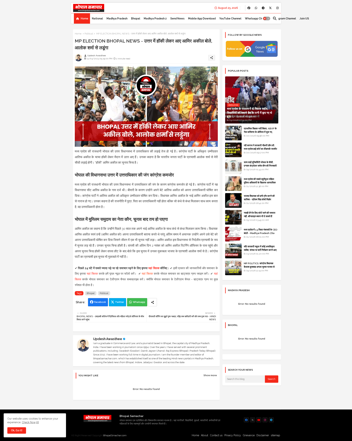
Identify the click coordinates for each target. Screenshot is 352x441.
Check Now (29, 422)
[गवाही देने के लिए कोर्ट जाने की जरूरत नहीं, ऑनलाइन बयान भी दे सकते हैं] (233, 217)
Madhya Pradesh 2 (155, 18)
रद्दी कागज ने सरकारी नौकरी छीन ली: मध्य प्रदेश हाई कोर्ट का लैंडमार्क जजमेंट (260, 147)
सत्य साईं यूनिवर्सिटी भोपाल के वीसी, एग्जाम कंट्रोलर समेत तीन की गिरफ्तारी (260, 164)
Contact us (216, 435)
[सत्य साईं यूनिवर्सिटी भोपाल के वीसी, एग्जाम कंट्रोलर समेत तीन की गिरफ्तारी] (233, 166)
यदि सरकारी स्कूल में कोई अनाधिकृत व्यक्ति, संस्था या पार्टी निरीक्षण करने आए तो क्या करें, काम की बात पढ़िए (260, 249)
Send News (177, 18)
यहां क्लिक (153, 268)
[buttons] (249, 8)
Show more (210, 375)
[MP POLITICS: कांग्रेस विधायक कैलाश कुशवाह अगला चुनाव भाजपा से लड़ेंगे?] (233, 268)
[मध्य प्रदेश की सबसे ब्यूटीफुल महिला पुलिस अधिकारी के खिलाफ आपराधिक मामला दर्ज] (233, 183)
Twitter (119, 302)
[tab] (82, 18)
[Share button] (152, 302)
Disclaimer (262, 435)
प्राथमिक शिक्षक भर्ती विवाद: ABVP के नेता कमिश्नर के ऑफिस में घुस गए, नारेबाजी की (260, 131)
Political (89, 33)
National (97, 18)
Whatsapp (139, 302)
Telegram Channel (284, 18)
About (204, 435)
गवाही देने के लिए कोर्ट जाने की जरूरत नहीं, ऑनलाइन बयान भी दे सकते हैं (259, 214)
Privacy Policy (232, 435)
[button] (266, 18)
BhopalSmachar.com (114, 435)
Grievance (249, 435)
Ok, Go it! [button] (16, 430)
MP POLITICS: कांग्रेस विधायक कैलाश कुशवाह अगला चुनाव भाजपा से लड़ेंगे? (259, 266)
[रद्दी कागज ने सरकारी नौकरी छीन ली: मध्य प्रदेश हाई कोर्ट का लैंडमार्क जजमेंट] (233, 150)
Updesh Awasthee (107, 339)
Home (84, 18)
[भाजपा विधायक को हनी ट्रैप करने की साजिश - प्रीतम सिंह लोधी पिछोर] (233, 200)
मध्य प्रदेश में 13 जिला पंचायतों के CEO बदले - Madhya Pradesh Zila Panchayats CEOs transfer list (260, 234)
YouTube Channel (230, 18)
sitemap (275, 435)
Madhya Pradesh (117, 18)
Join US (304, 18)
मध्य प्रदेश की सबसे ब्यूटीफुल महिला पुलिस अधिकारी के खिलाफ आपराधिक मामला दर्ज (260, 182)
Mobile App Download (202, 18)
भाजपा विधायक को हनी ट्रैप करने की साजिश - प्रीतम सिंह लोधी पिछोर (259, 198)
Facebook (100, 302)
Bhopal (135, 18)
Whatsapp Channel (257, 18)
